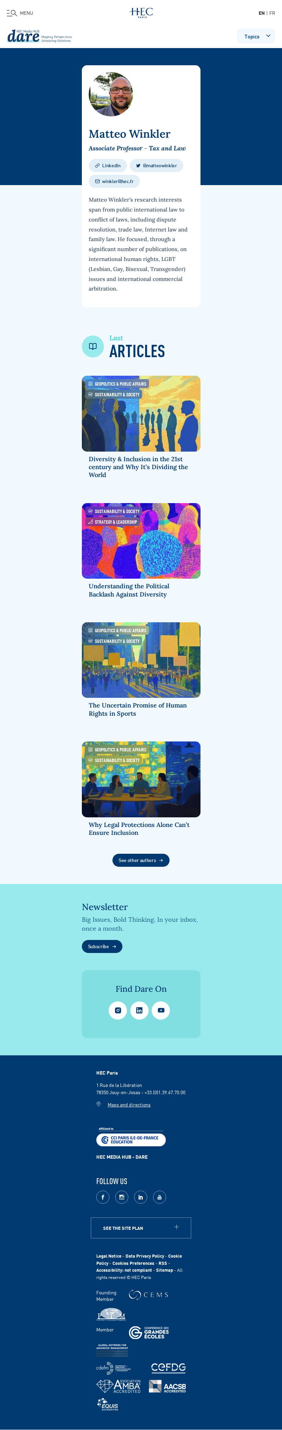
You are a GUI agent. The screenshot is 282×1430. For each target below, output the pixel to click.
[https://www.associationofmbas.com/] (118, 1386)
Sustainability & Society (117, 394)
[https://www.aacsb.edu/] (167, 1386)
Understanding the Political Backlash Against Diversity (129, 590)
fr (272, 12)
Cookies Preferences (133, 1263)
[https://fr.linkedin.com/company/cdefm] (113, 1368)
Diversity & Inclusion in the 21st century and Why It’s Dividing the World (138, 467)
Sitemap (164, 1270)
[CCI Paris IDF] (131, 1136)
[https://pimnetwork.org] (111, 1314)
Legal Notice (108, 1255)
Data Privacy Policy (145, 1255)
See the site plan (123, 1228)
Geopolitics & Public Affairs (120, 383)
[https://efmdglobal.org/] (107, 1404)
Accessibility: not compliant (124, 1270)
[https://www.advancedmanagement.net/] (112, 1350)
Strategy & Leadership (116, 521)
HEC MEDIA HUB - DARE (122, 1156)
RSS (163, 1263)
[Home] (141, 11)
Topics (252, 36)
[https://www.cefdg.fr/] (168, 1368)
